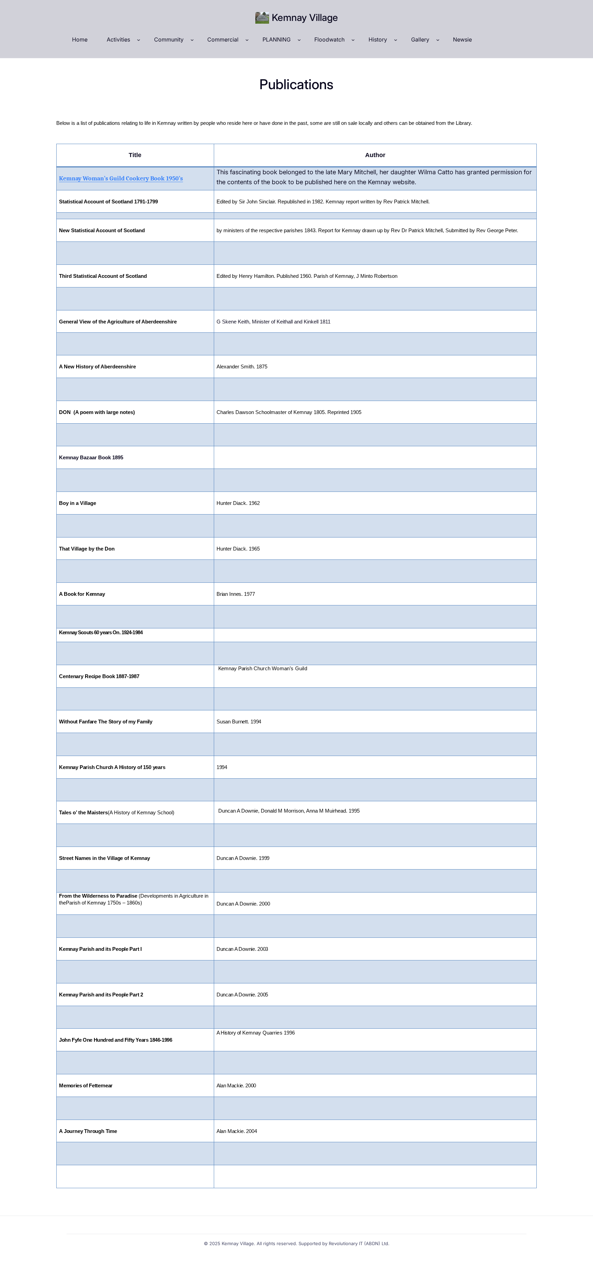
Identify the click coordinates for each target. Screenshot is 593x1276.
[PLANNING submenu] (299, 40)
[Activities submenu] (138, 40)
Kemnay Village (305, 17)
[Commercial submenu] (247, 40)
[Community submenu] (192, 40)
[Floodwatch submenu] (353, 40)
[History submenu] (395, 40)
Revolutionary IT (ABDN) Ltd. (359, 1243)
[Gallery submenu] (438, 40)
